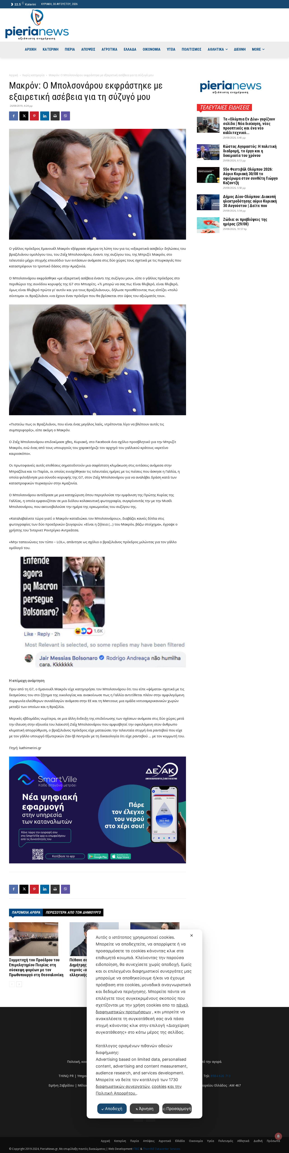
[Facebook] (13, 115)
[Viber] (65, 115)
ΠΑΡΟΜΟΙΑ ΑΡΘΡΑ (26, 912)
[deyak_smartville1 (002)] (97, 810)
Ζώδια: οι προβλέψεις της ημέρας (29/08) (245, 221)
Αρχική (13, 75)
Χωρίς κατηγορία (33, 75)
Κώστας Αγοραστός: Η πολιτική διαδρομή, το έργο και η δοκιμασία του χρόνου (250, 151)
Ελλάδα (180, 1141)
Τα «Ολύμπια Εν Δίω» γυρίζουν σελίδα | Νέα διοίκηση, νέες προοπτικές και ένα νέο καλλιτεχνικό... (249, 126)
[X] (23, 115)
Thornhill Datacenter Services (161, 1149)
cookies (159, 1086)
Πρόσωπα (273, 1141)
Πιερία (134, 1141)
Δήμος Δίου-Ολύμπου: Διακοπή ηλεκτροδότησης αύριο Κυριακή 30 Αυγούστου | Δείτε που (250, 201)
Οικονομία (196, 1141)
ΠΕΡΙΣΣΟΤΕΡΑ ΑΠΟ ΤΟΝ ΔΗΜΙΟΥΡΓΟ (73, 912)
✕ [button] (191, 935)
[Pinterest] (34, 115)
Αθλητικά (243, 1141)
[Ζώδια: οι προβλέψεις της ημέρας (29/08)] (208, 225)
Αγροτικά (165, 1141)
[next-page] (19, 984)
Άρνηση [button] (146, 1108)
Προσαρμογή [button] (178, 1108)
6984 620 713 (221, 1076)
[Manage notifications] (278, 1136)
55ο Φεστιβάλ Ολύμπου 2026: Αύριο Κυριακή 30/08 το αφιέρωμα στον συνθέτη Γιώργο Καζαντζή (250, 176)
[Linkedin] (44, 115)
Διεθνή (258, 1141)
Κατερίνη (120, 1141)
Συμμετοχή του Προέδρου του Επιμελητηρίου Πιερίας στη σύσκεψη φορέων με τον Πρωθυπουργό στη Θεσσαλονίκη (36, 967)
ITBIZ (136, 1149)
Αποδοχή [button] (113, 1108)
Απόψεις (148, 1141)
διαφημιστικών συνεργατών (122, 1086)
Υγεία (210, 1141)
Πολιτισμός (225, 1141)
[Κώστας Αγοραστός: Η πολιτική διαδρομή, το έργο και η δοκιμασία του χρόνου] (208, 152)
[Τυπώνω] (55, 115)
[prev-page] (12, 984)
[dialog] (144, 1023)
